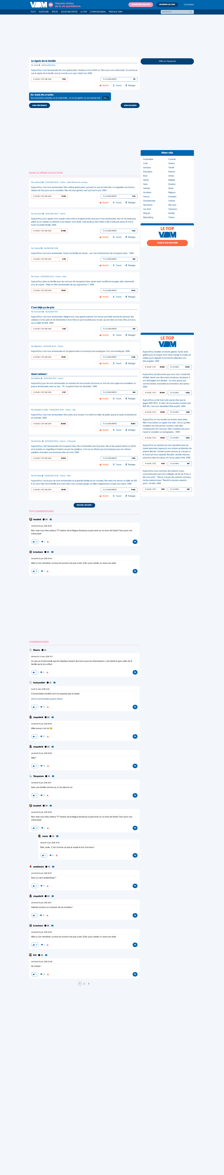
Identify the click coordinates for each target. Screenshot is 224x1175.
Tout (33, 12)
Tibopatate (38, 776)
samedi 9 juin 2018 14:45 (50, 843)
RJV (35, 955)
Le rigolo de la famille (43, 61)
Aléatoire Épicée (69, 12)
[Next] (88, 983)
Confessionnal (98, 12)
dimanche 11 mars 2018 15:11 (41, 657)
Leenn (45, 836)
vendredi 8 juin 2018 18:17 (41, 783)
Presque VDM (115, 12)
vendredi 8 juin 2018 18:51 (41, 903)
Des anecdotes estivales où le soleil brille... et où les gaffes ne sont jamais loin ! (69, 96)
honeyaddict (39, 683)
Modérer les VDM (167, 5)
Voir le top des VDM (167, 243)
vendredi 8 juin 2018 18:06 (41, 724)
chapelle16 (38, 717)
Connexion (189, 5)
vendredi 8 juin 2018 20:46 (41, 962)
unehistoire (38, 867)
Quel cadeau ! (39, 374)
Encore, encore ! (84, 505)
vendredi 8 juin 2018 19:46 (41, 559)
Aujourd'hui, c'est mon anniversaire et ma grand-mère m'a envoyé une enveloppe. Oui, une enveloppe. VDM (80, 351)
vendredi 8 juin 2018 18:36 (41, 526)
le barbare (38, 552)
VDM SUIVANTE (130, 106)
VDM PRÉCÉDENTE (39, 106)
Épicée (55, 12)
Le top (84, 12)
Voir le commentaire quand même (46, 699)
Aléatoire (44, 12)
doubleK (37, 520)
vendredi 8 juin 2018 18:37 (41, 873)
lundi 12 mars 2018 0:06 (40, 689)
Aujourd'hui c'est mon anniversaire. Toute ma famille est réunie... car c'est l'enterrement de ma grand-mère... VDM (82, 253)
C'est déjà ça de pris (42, 307)
